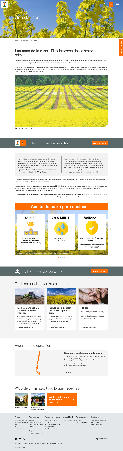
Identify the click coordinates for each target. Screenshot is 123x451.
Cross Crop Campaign (51, 429)
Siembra (31, 420)
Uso (30, 429)
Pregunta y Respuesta (35, 431)
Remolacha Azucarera (21, 422)
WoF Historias (49, 431)
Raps (16, 426)
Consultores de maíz (96, 422)
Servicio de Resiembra (68, 420)
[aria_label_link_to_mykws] (111, 4)
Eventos (47, 422)
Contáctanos (95, 417)
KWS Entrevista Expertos (36, 433)
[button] (21, 401)
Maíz (16, 424)
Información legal (28, 443)
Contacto (17, 443)
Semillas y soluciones (35, 422)
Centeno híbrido (19, 429)
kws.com (59, 399)
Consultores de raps (96, 424)
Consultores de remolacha (98, 420)
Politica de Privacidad (41, 443)
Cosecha (31, 426)
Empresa (78, 420)
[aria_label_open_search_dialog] (104, 4)
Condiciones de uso (56, 443)
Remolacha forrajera (21, 420)
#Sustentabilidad (49, 426)
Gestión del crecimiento (36, 424)
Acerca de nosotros (82, 417)
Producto (18, 417)
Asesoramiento (34, 417)
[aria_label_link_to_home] (4, 4)
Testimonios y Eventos (52, 417)
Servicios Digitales (68, 417)
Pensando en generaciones (52, 424)
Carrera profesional (81, 422)
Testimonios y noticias (51, 420)
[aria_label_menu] (117, 4)
